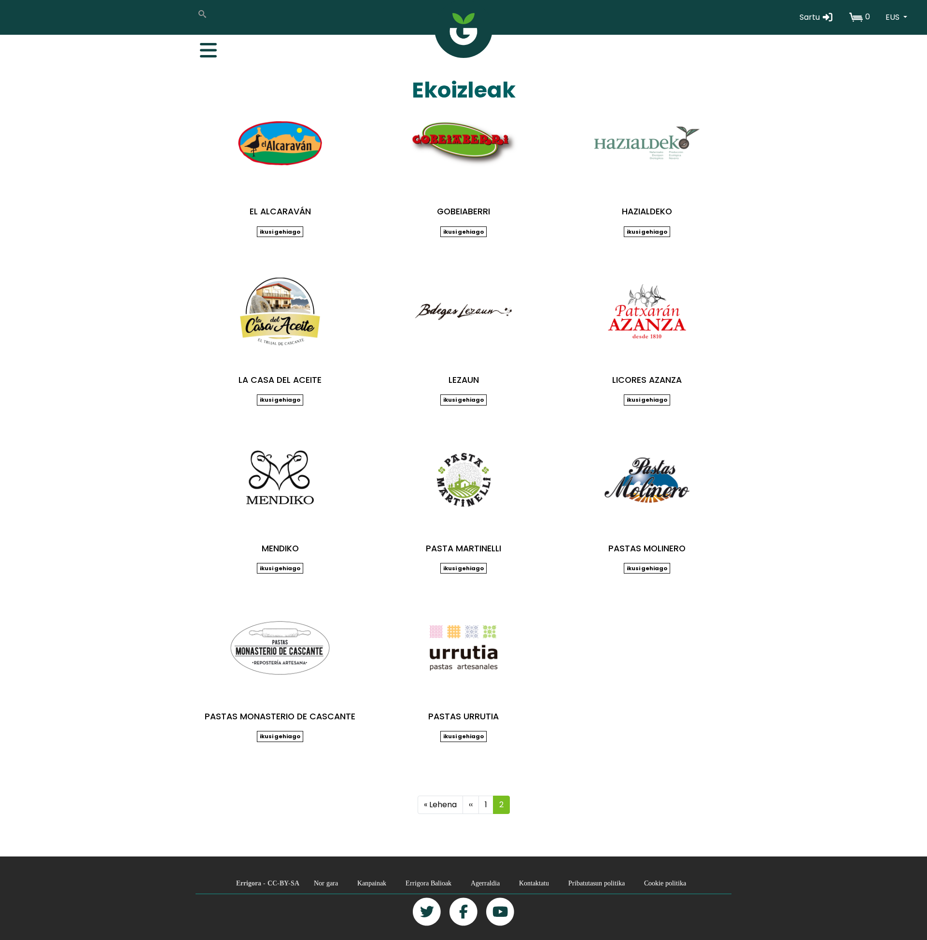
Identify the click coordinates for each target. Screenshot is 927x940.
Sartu (811, 17)
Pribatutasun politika (596, 883)
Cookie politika (665, 883)
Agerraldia (485, 883)
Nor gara (326, 883)
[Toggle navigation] (203, 48)
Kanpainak (371, 883)
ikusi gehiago (280, 232)
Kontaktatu (534, 883)
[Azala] (463, 29)
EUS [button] (893, 17)
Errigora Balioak (428, 883)
